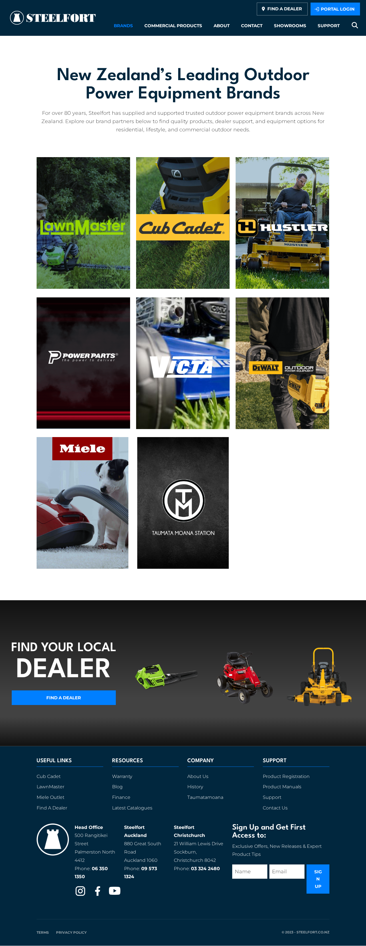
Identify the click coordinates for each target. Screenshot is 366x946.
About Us (197, 776)
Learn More (83, 219)
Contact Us (275, 808)
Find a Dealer (63, 697)
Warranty (122, 776)
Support (272, 797)
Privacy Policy (71, 932)
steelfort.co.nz (313, 932)
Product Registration (286, 776)
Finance (121, 797)
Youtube (114, 891)
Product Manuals (282, 786)
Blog (117, 786)
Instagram (80, 891)
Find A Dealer (52, 808)
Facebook (97, 891)
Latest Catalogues (132, 808)
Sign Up (318, 879)
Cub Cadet (49, 776)
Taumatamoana (205, 797)
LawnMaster (50, 786)
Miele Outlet (50, 797)
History (195, 786)
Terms (43, 932)
